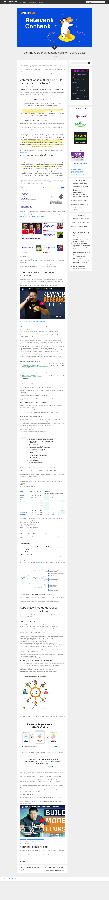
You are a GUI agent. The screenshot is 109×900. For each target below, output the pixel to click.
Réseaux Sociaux (33, 2)
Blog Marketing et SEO (77, 171)
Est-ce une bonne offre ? (78, 218)
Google (24, 92)
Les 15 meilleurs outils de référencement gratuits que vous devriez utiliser (80, 239)
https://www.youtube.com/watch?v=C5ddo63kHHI (32, 839)
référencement (23, 152)
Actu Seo (54, 56)
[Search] (87, 2)
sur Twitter (47, 854)
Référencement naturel (77, 169)
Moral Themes (15, 878)
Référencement (23, 2)
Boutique (41, 2)
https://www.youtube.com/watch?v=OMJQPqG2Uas (32, 321)
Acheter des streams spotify (79, 174)
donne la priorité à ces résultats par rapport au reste (32, 216)
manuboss (24, 861)
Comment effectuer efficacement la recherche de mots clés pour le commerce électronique (80, 262)
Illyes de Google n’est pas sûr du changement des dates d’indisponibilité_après (80, 190)
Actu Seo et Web (10, 2)
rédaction (48, 639)
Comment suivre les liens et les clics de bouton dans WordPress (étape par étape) (81, 222)
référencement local (33, 260)
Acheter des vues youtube (78, 172)
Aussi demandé (40, 562)
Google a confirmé (42, 635)
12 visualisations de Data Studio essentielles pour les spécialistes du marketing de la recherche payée (81, 245)
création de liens (54, 653)
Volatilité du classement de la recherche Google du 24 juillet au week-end (80, 196)
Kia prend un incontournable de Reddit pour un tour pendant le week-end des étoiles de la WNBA (80, 185)
